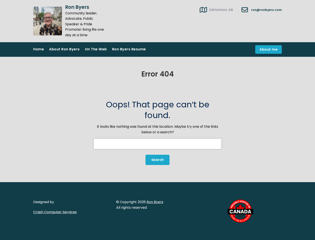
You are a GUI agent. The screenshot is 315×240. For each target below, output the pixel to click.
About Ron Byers (64, 49)
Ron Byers (77, 7)
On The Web (96, 49)
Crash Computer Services (55, 212)
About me (269, 49)
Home (38, 49)
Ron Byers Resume (129, 49)
